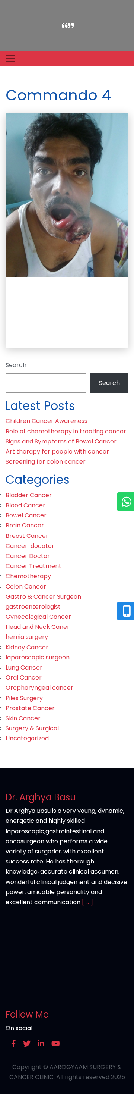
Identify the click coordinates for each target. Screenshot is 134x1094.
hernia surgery (27, 637)
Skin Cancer (23, 718)
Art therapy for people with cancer (57, 451)
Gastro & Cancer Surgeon (43, 596)
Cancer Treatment (33, 566)
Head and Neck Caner (38, 627)
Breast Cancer (27, 536)
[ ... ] (87, 902)
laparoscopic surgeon (38, 657)
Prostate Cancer (30, 708)
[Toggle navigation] (10, 58)
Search (16, 365)
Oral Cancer (24, 677)
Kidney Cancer (27, 647)
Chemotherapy (28, 576)
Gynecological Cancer (38, 616)
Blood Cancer (25, 505)
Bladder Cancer (29, 495)
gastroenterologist (33, 606)
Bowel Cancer (26, 515)
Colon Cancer (26, 586)
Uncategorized (27, 738)
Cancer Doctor (28, 556)
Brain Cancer (25, 525)
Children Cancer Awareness (46, 421)
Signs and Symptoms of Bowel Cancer (61, 441)
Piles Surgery (24, 698)
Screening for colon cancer (46, 461)
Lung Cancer (24, 667)
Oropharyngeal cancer (39, 687)
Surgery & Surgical (32, 728)
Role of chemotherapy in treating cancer (66, 431)
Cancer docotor (30, 546)
